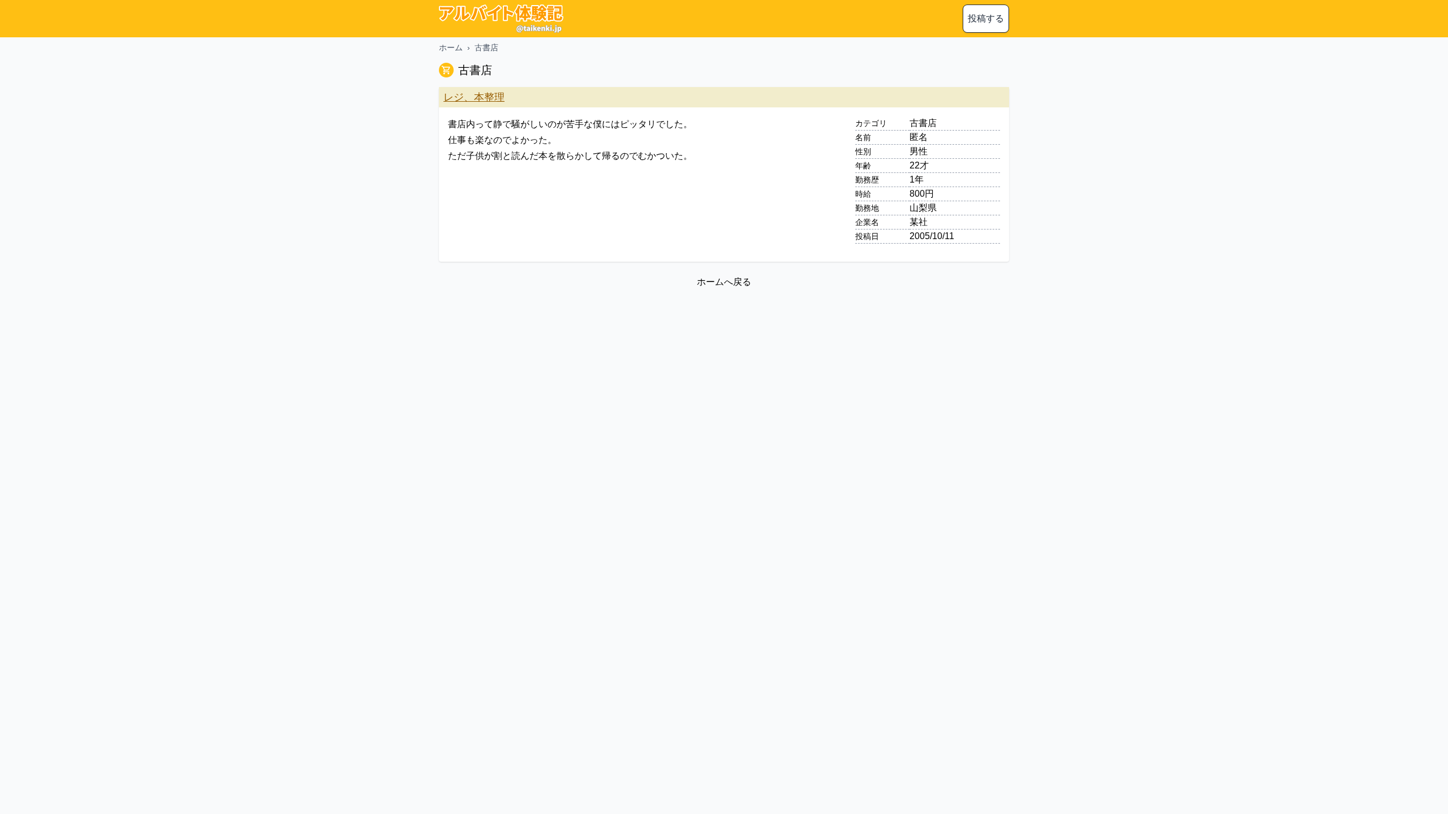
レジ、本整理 (474, 97)
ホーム (451, 47)
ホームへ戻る (724, 282)
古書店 (486, 47)
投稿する (986, 18)
